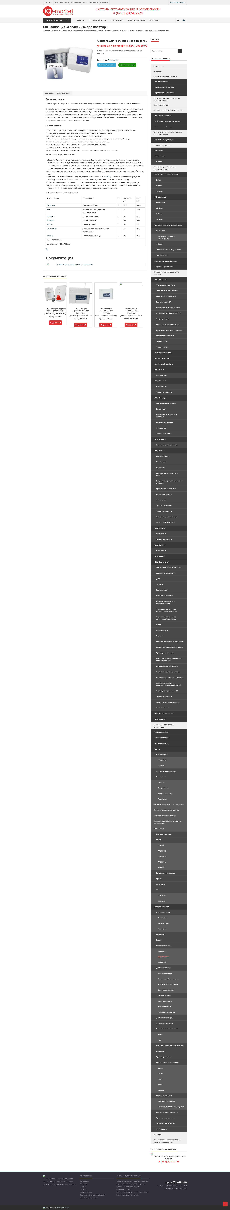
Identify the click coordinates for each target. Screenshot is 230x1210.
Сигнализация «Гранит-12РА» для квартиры (80, 310)
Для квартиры (128, 30)
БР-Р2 (49, 209)
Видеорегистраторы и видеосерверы (130, 1184)
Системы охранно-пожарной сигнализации (68, 30)
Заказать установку (106, 65)
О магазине (84, 1181)
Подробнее (54, 323)
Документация (63, 93)
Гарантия (83, 1189)
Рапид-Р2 (50, 220)
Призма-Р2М (51, 229)
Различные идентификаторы (127, 1195)
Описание (49, 93)
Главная (46, 30)
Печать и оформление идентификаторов (132, 1192)
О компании (76, 2)
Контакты (104, 2)
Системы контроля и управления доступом (132, 1181)
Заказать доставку (127, 65)
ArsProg (108, 177)
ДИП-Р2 (49, 225)
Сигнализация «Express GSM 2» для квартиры (56, 309)
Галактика (51, 205)
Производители (86, 1192)
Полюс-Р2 (50, 216)
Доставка (83, 1184)
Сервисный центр (61, 2)
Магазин (48, 2)
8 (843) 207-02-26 (128, 13)
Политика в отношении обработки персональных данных (93, 1196)
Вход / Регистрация (177, 2)
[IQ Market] (58, 11)
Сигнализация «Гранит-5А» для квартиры (131, 310)
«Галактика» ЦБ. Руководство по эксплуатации (75, 264)
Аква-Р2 (50, 236)
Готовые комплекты (112, 30)
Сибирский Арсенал (95, 30)
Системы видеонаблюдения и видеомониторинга (127, 1187)
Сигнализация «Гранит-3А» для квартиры (106, 310)
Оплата (83, 1186)
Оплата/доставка (90, 2)
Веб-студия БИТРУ (63, 1207)
